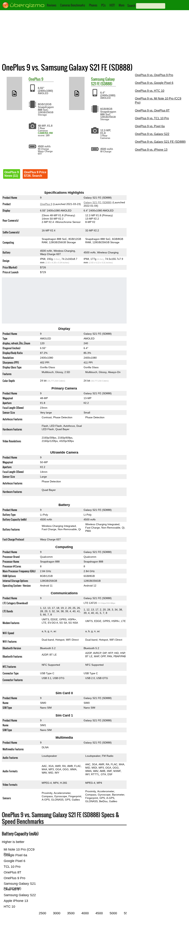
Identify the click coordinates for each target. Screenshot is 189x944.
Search (131, 5)
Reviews (51, 5)
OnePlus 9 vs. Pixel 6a (150, 126)
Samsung (97, 79)
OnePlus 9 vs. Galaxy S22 (152, 134)
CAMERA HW (45, 133)
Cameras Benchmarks (72, 5)
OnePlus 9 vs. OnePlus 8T (152, 110)
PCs (103, 5)
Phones (93, 5)
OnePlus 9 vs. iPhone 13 (151, 149)
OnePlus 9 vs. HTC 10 (149, 90)
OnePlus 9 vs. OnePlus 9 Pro (154, 75)
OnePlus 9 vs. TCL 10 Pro (152, 118)
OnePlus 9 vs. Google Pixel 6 (154, 82)
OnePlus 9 (46, 204)
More (121, 5)
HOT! (112, 5)
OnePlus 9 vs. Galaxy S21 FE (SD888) (160, 141)
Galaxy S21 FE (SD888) (103, 81)
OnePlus (35, 79)
